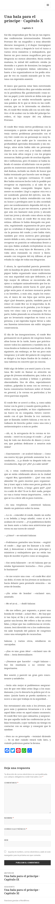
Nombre (9, 818)
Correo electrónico (15, 829)
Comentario (11, 783)
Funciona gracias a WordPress (16, 900)
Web (6, 840)
